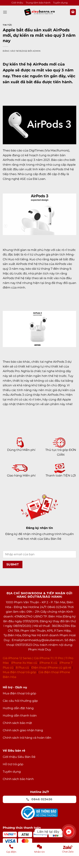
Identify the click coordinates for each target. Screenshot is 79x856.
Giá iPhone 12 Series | (18, 658)
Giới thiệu (17, 2)
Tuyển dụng (60, 2)
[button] (5, 12)
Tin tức (7, 25)
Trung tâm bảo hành (38, 2)
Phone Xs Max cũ (24, 663)
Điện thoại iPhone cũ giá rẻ (51, 667)
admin (36, 51)
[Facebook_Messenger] (69, 832)
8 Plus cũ (22, 667)
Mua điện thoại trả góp (19, 672)
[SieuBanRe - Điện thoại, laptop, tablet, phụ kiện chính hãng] (39, 12)
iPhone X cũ (48, 663)
